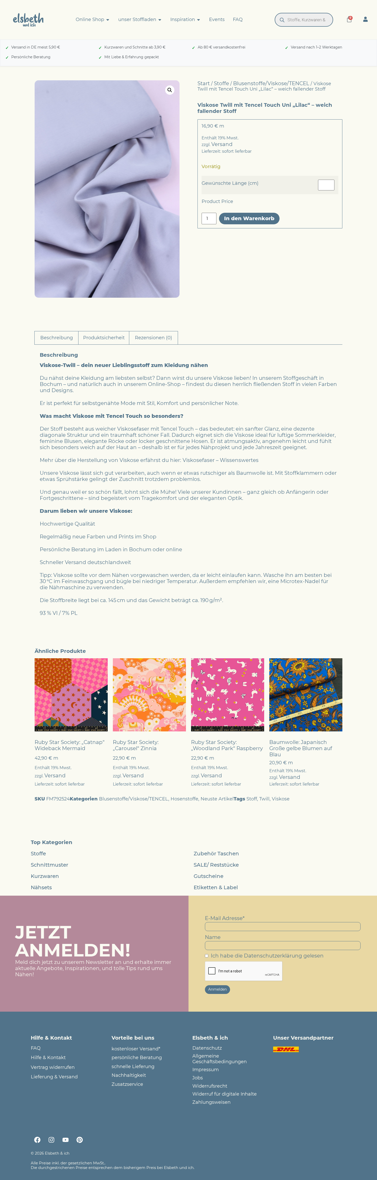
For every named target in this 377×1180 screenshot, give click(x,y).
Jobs (197, 1078)
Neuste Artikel (217, 799)
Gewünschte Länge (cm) (230, 183)
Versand (222, 144)
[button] (169, 90)
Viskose (281, 799)
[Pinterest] (79, 1139)
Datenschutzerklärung (273, 956)
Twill (264, 799)
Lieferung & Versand (54, 1077)
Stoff (251, 799)
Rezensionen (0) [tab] (153, 338)
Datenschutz (207, 1048)
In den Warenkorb (249, 218)
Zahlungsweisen (211, 1102)
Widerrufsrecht (209, 1086)
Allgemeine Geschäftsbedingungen (219, 1059)
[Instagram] (51, 1139)
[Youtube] (65, 1139)
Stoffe (221, 83)
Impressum (205, 1069)
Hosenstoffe (184, 799)
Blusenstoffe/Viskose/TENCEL (271, 83)
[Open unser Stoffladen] (159, 19)
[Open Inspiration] (198, 19)
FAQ (36, 1048)
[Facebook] (37, 1139)
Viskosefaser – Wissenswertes (221, 460)
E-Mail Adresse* (225, 918)
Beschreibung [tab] (56, 338)
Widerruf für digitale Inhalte (224, 1094)
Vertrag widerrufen (53, 1067)
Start (203, 83)
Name (213, 937)
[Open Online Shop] (107, 19)
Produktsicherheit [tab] (104, 338)
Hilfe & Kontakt (48, 1057)
